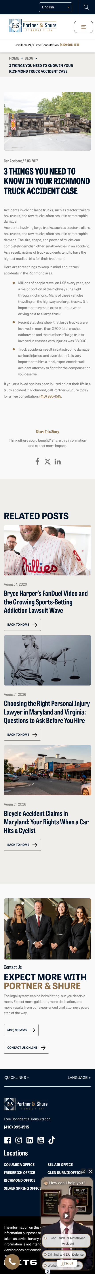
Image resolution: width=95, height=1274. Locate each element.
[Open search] (86, 7)
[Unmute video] (67, 1215)
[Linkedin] (57, 461)
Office (19, 1165)
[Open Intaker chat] (47, 1272)
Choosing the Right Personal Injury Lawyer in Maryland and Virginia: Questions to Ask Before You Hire (47, 713)
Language (79, 1078)
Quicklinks (16, 1078)
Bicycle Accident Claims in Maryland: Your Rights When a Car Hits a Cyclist (46, 823)
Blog (29, 58)
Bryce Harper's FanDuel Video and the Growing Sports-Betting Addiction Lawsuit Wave (46, 602)
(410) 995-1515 (70, 45)
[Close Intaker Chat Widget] (90, 1171)
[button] (22, 625)
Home (14, 58)
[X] (47, 461)
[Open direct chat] (83, 1171)
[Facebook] (37, 461)
